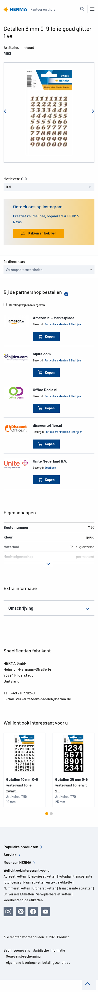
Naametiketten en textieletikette (47, 882)
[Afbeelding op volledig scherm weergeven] (49, 112)
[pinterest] (20, 911)
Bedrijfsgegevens (17, 950)
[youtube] (45, 911)
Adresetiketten (15, 876)
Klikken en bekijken (42, 233)
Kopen (50, 336)
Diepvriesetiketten (42, 876)
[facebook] (33, 911)
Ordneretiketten (44, 888)
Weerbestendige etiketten (23, 900)
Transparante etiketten (76, 888)
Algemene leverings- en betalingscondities (38, 962)
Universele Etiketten (19, 894)
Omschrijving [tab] (20, 608)
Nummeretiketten (17, 888)
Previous (6, 112)
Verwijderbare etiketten (53, 894)
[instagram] (8, 911)
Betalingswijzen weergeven (27, 305)
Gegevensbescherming (23, 956)
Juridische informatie (49, 950)
